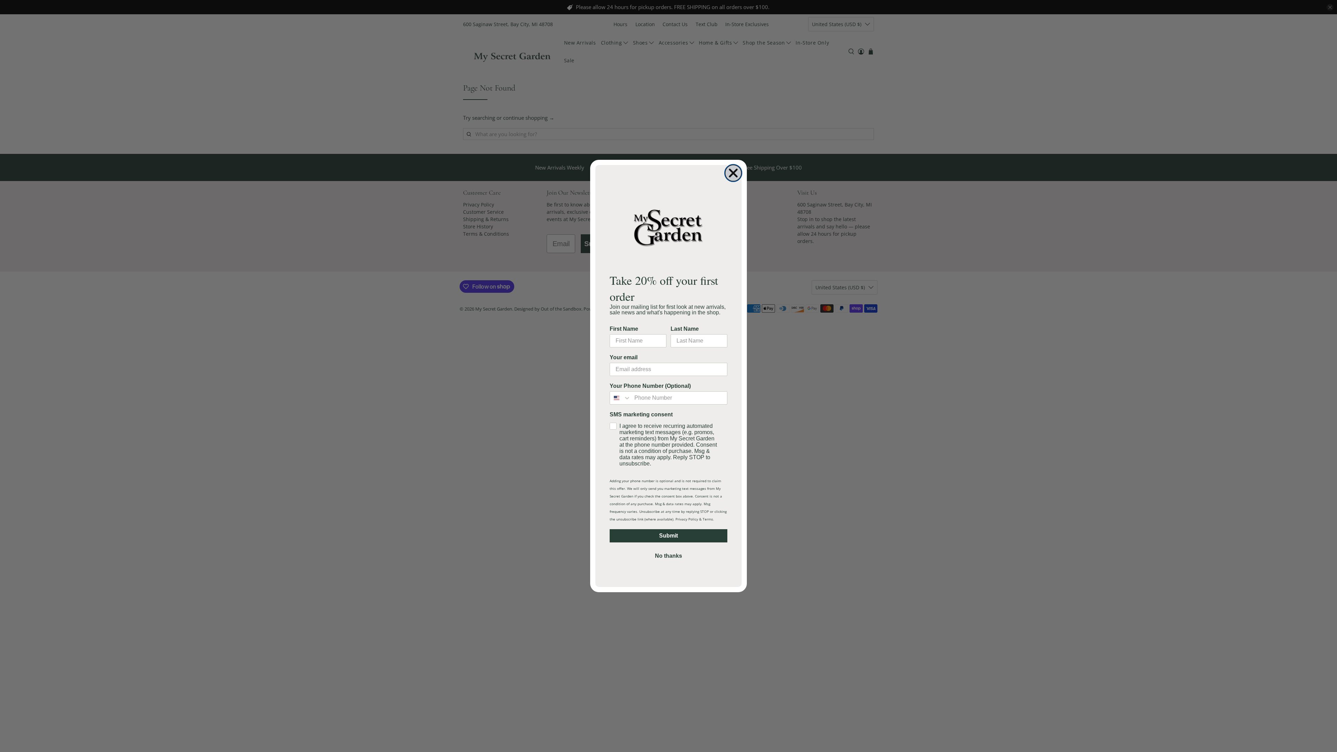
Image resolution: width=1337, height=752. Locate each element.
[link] (668, 227)
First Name (624, 329)
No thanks (668, 556)
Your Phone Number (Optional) (650, 386)
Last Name (685, 329)
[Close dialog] (733, 173)
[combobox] (620, 398)
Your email (624, 357)
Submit (668, 536)
